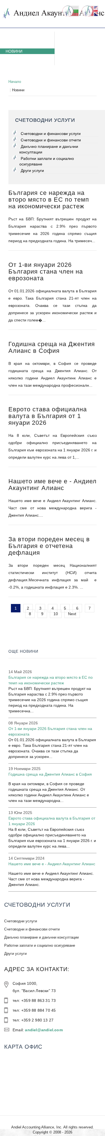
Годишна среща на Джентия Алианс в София (51, 347)
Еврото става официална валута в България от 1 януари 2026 (47, 416)
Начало (14, 82)
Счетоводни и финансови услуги (51, 133)
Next (72, 614)
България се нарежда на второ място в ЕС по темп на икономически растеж (48, 199)
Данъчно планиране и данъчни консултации (48, 149)
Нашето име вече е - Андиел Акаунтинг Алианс (52, 484)
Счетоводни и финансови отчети (51, 140)
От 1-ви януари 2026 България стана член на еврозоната (45, 271)
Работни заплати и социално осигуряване (46, 161)
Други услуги (32, 170)
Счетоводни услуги (27, 40)
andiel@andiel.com (43, 1030)
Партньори (17, 68)
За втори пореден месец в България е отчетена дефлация (49, 546)
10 (55, 614)
